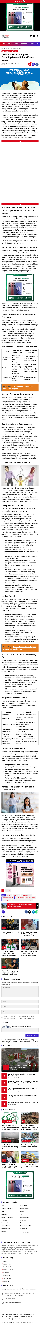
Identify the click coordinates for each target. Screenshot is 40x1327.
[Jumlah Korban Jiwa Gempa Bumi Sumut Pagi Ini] (10, 1137)
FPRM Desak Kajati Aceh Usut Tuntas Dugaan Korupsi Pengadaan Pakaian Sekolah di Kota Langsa (29, 934)
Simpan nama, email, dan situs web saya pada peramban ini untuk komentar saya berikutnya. (19, 1017)
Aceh (23, 1121)
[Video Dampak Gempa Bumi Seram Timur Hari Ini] (30, 1137)
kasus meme (27, 895)
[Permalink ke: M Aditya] (3, 64)
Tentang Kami (6, 1316)
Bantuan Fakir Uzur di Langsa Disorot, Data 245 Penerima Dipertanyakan (10, 1127)
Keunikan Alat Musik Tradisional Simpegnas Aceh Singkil (23, 1103)
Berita (22, 1211)
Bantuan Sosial (6, 1223)
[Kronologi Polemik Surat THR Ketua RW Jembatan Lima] (30, 1157)
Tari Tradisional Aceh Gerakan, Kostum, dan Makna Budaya (23, 1089)
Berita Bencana (7, 1141)
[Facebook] (26, 912)
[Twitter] (29, 912)
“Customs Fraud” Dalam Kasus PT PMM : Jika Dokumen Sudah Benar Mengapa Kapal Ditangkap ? (29, 953)
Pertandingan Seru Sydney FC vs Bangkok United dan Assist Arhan (22, 1075)
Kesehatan (23, 1220)
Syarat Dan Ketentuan (8, 1314)
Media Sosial (31, 898)
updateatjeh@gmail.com (13, 1303)
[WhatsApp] (37, 912)
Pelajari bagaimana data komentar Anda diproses (22, 1042)
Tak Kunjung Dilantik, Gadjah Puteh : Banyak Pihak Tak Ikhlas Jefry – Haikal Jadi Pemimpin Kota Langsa (9, 1166)
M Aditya (8, 63)
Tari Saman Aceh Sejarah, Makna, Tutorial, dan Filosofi (22, 1096)
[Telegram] (33, 912)
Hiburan (3, 1231)
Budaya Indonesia (7, 1217)
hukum (17, 895)
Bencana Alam (24, 1208)
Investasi (4, 1214)
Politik (22, 1214)
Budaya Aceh (24, 1217)
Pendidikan (23, 1206)
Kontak (16, 1316)
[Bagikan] (37, 64)
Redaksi (4, 1319)
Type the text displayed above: (21, 1027)
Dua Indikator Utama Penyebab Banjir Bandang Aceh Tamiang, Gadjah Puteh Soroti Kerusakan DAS (29, 1127)
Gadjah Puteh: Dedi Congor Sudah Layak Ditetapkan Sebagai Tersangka (8, 953)
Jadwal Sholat (5, 1226)
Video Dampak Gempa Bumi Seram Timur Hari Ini (29, 1146)
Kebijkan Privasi (14, 1319)
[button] (31, 36)
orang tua (7, 900)
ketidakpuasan (8, 898)
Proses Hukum (18, 900)
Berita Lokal (25, 1160)
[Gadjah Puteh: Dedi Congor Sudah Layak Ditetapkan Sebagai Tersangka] (10, 944)
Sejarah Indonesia (7, 1208)
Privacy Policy (25, 1316)
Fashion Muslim (25, 1232)
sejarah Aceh (7, 1278)
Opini (16, 51)
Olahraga (4, 1220)
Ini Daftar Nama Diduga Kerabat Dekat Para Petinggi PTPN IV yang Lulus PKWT (23, 1082)
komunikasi (20, 898)
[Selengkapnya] (38, 1045)
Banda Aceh (7, 1267)
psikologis (29, 900)
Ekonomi (22, 1223)
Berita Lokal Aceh (7, 1121)
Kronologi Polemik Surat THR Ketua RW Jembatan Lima (29, 1166)
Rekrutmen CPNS (25, 1226)
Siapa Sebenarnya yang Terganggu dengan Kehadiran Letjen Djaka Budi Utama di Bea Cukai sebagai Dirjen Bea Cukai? (10, 973)
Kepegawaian (5, 1229)
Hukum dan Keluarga (7, 51)
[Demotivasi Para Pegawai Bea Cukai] (10, 924)
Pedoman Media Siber (26, 1314)
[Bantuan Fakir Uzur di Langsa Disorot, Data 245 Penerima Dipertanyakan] (10, 1118)
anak (10, 895)
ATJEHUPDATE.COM (13, 1322)
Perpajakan (23, 1229)
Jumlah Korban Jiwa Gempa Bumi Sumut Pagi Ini (9, 1146)
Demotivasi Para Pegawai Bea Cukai (10, 933)
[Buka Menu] (34, 36)
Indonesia (6, 1275)
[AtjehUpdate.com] (5, 36)
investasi (6, 1273)
